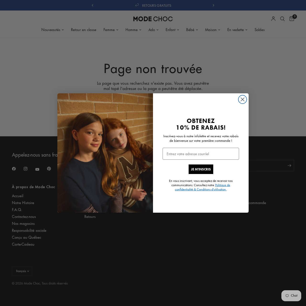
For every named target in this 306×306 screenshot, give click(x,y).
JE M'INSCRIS (201, 169)
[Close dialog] (242, 99)
